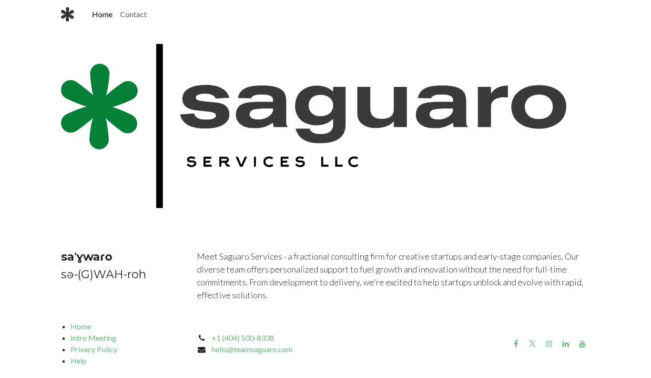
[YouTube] (582, 343)
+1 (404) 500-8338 (243, 337)
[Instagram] (549, 343)
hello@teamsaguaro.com (252, 349)
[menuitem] (102, 14)
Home (81, 326)
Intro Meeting (93, 337)
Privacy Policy (94, 349)
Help (79, 360)
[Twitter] (532, 343)
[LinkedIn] (565, 343)
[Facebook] (515, 343)
